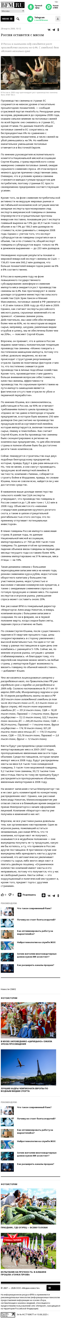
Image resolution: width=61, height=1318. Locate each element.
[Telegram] (54, 30)
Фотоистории (9, 998)
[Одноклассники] (58, 30)
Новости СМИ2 (8, 989)
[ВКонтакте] (49, 30)
